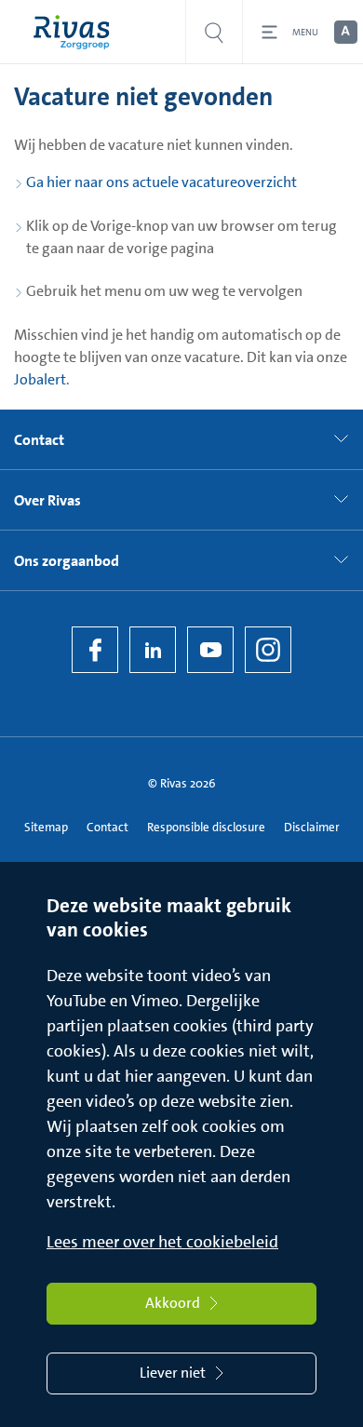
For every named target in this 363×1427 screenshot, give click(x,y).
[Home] (76, 32)
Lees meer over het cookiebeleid (162, 1242)
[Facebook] (95, 649)
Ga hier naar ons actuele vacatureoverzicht (161, 182)
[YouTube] (210, 649)
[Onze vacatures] (214, 32)
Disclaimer (312, 827)
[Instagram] (268, 649)
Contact (107, 827)
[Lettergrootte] (344, 32)
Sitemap (46, 827)
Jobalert (40, 379)
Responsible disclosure (206, 827)
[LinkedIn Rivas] (152, 649)
